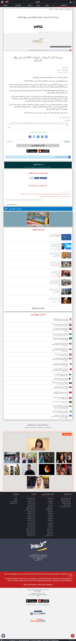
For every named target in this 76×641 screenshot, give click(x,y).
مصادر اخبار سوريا (31, 505)
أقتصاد (55, 9)
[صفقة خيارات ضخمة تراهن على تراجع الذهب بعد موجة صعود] (66, 304)
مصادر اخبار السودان (31, 524)
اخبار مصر (51, 500)
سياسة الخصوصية (13, 503)
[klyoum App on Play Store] (32, 602)
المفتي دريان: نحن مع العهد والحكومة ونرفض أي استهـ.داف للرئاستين (60, 319)
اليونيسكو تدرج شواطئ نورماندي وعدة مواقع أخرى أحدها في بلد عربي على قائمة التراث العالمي (60, 407)
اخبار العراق (50, 512)
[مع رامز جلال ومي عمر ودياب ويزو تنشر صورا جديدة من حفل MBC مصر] (64, 469)
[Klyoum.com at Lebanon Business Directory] (38, 615)
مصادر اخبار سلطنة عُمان (30, 510)
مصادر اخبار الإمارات (31, 498)
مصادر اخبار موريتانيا (30, 529)
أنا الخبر (51, 9)
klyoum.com (71, 640)
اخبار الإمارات (50, 498)
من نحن (15, 498)
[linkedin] (38, 138)
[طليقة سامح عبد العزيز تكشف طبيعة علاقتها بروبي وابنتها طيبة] (38, 444)
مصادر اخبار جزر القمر (30, 530)
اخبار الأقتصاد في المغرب (65, 500)
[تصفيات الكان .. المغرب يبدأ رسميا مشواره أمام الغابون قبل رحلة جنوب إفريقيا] (66, 267)
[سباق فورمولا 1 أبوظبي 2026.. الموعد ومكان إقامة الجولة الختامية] (46, 457)
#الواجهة (40, 194)
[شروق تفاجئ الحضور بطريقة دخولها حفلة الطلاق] (38, 482)
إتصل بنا (15, 500)
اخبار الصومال (50, 534)
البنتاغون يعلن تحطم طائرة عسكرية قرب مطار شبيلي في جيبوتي (60, 411)
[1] (6, 1)
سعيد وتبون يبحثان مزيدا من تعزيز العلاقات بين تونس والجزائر (61, 379)
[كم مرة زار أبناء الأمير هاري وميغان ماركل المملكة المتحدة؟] (29, 457)
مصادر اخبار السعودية (30, 508)
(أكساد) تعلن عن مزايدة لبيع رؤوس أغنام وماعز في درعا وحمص (60, 325)
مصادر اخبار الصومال (30, 534)
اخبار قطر (51, 515)
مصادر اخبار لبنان (31, 503)
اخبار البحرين (50, 517)
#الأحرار (22, 194)
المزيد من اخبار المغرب (38, 308)
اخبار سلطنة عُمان (49, 510)
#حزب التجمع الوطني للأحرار (56, 194)
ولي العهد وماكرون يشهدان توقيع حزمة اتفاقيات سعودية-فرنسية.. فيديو (60, 338)
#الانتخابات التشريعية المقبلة (31, 194)
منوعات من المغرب (67, 505)
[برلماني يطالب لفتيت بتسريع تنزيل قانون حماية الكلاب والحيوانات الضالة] (66, 286)
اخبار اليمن (50, 527)
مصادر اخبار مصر (31, 500)
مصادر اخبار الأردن (31, 519)
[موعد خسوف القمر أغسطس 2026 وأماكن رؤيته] (46, 469)
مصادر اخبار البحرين (31, 517)
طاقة (44, 105)
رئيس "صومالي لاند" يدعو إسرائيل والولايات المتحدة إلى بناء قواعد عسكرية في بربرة (60, 416)
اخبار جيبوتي (50, 532)
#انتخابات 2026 (46, 194)
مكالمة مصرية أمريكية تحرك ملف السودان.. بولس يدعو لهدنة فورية (61, 387)
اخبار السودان (50, 524)
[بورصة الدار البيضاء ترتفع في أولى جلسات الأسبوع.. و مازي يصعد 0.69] (66, 295)
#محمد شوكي (67, 194)
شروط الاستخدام (13, 501)
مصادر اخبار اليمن (31, 527)
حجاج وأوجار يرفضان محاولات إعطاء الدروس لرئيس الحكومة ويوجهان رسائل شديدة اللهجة (38, 167)
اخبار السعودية (50, 508)
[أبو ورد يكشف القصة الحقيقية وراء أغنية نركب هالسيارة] (29, 469)
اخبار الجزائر (50, 520)
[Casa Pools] (38, 219)
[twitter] (34, 138)
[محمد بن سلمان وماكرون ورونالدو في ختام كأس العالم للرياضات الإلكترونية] (12, 457)
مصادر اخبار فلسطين (31, 507)
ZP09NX (67, 142)
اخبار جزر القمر (50, 530)
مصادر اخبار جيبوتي (31, 532)
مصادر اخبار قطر (31, 515)
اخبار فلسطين (50, 507)
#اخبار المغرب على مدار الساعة (63, 196)
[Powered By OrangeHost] (38, 623)
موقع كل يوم (68, 9)
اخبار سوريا (50, 505)
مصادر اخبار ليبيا (31, 522)
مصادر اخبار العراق (31, 512)
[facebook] (29, 138)
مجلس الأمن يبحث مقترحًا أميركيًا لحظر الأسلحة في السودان (60, 383)
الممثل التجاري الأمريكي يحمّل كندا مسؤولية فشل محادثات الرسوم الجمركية (60, 329)
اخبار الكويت (50, 513)
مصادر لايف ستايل (31, 536)
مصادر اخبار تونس (31, 525)
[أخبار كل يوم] (38, 2)
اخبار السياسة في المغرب (66, 498)
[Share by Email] (46, 138)
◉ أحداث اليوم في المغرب (38, 132)
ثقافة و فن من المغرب (66, 503)
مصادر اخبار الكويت (31, 513)
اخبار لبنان (51, 503)
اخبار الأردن (50, 519)
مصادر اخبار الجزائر (31, 520)
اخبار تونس (50, 525)
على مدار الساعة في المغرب (65, 507)
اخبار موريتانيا (50, 529)
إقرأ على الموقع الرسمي (37, 145)
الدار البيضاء (56, 77)
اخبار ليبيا (51, 522)
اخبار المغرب (60, 50)
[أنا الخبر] (38, 27)
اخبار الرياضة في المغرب (66, 501)
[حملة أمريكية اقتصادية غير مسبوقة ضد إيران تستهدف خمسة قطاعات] (66, 258)
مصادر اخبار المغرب (31, 501)
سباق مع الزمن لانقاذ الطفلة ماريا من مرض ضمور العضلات (61, 374)
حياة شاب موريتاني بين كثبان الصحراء (60, 402)
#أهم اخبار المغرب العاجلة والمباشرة (47, 196)
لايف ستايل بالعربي (49, 536)
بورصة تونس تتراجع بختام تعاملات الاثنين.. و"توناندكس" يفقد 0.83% (61, 392)
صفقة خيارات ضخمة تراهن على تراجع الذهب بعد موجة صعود (60, 334)
